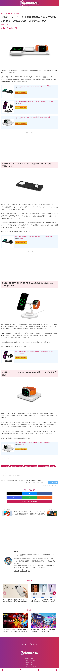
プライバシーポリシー (29, 660)
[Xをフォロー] (14, 493)
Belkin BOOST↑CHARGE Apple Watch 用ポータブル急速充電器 (32, 117)
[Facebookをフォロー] (44, 493)
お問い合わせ (29, 664)
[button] (15, 28)
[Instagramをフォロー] (14, 497)
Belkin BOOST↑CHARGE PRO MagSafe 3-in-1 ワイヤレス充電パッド (34, 86)
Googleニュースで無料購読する (29, 501)
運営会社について (29, 658)
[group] (15, 593)
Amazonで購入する (20, 92)
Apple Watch (6, 466)
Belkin (53, 466)
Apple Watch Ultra (44, 466)
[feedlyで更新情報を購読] (29, 497)
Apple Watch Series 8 (31, 466)
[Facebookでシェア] (7, 28)
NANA (16, 551)
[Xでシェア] (2, 28)
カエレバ (22, 87)
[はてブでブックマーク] (10, 28)
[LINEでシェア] (13, 28)
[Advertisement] (29, 144)
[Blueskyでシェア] (4, 28)
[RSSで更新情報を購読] (44, 497)
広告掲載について (29, 662)
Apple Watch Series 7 (17, 466)
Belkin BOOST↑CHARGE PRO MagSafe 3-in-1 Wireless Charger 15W (34, 101)
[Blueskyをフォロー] (29, 493)
